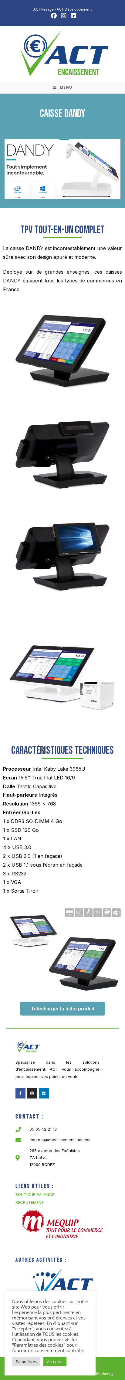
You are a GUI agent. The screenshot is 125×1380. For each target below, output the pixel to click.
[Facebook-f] (20, 1093)
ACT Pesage (43, 9)
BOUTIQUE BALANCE (34, 1194)
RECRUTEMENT (29, 1202)
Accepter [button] (55, 1361)
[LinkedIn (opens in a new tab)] (72, 16)
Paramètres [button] (26, 1361)
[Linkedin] (44, 1093)
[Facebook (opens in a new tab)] (54, 16)
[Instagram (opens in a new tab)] (64, 16)
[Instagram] (32, 1093)
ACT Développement (74, 9)
